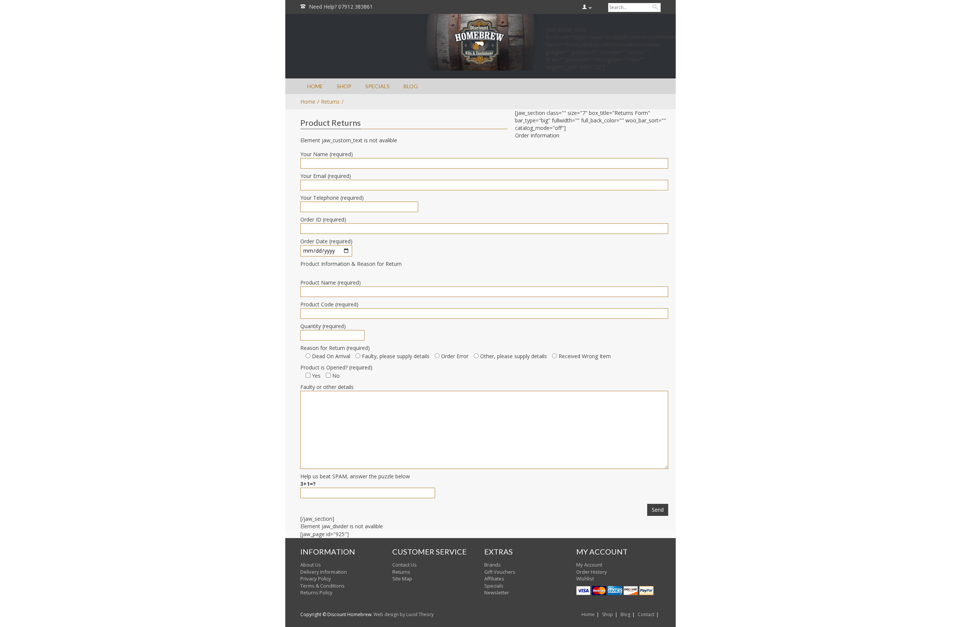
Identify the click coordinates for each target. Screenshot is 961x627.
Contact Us (404, 564)
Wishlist (585, 578)
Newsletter (496, 592)
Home (588, 614)
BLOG (411, 86)
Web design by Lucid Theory (404, 614)
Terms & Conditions (322, 585)
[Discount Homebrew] (480, 42)
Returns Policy (316, 592)
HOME (315, 86)
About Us (310, 564)
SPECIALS (377, 86)
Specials (493, 585)
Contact (646, 614)
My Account (589, 564)
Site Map (402, 578)
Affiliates (494, 578)
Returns (330, 101)
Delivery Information (323, 571)
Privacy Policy (315, 578)
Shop (607, 614)
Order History (591, 571)
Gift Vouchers (499, 571)
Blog (625, 614)
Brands (492, 564)
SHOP (344, 86)
